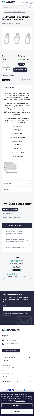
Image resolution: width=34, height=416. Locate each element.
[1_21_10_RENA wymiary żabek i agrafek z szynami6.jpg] (10, 168)
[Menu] (31, 2)
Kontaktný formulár (11, 350)
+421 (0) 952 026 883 (11, 344)
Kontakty (4, 376)
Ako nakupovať (6, 365)
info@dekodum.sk (10, 340)
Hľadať (30, 7)
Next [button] (30, 278)
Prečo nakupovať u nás (8, 371)
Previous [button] (4, 278)
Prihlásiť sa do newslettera (11, 320)
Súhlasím (17, 411)
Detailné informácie (8, 75)
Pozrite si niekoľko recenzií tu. (17, 265)
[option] (17, 279)
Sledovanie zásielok (7, 374)
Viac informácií (20, 401)
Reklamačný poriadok (8, 368)
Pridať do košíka (18, 69)
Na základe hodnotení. (17, 263)
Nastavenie (17, 405)
